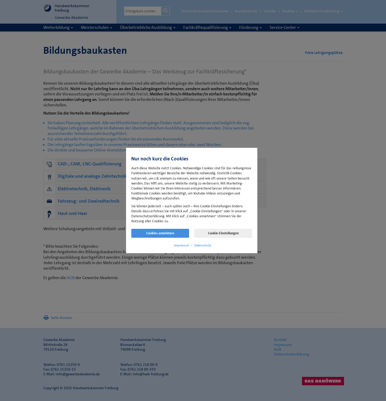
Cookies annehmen (160, 233)
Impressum (181, 245)
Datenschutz (202, 245)
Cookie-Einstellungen (223, 233)
